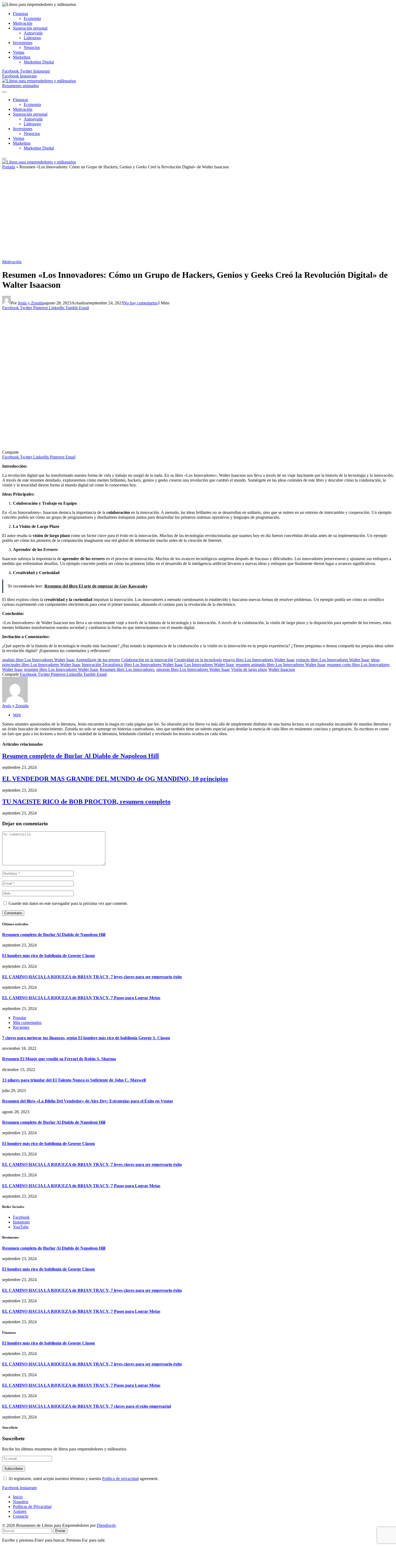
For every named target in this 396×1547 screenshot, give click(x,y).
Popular (19, 1017)
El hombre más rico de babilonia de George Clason (48, 955)
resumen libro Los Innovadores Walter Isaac (61, 669)
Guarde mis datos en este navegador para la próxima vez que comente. (68, 903)
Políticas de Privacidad (32, 1506)
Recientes (21, 1027)
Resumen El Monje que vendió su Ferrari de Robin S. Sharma (59, 1059)
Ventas (18, 52)
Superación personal (30, 28)
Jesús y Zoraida (31, 303)
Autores (19, 1511)
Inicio (18, 1497)
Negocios (32, 47)
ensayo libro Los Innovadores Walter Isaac (259, 659)
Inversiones (22, 42)
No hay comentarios (140, 303)
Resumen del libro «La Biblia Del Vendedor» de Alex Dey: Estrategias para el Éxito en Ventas (87, 1101)
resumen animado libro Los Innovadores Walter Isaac (281, 664)
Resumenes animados (20, 85)
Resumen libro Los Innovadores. (127, 669)
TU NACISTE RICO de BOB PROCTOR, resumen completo (86, 801)
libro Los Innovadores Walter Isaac (153, 664)
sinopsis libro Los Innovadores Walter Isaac (193, 669)
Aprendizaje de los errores (98, 659)
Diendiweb (106, 1525)
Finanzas (20, 13)
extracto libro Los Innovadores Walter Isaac (333, 659)
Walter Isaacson (281, 669)
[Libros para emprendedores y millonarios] (39, 81)
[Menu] (4, 92)
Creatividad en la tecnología (198, 659)
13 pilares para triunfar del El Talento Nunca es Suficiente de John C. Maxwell (74, 1080)
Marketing (21, 57)
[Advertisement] (198, 216)
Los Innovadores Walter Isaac (209, 664)
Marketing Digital (39, 62)
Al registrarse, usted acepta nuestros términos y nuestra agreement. (83, 1478)
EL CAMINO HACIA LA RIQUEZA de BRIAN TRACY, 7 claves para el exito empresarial (86, 1406)
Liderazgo (32, 37)
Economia (32, 18)
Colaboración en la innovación (147, 659)
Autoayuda (33, 33)
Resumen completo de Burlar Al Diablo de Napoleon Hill (80, 755)
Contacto (20, 1516)
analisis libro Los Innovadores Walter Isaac (38, 659)
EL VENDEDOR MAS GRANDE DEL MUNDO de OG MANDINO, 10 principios (115, 778)
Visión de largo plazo (249, 669)
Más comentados (27, 1022)
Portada (8, 167)
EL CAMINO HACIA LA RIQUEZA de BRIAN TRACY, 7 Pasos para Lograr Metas (81, 997)
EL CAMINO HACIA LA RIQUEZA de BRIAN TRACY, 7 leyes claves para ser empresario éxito (92, 977)
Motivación (22, 23)
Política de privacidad (120, 1478)
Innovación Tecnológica (102, 664)
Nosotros (20, 1501)
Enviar (60, 1531)
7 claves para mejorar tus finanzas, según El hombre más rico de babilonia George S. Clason (86, 1038)
